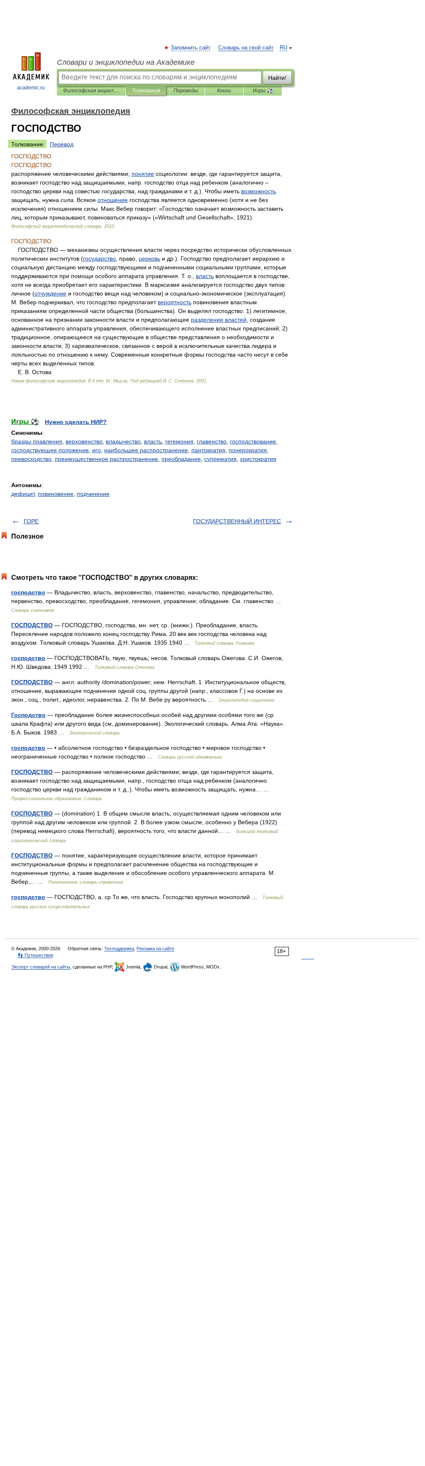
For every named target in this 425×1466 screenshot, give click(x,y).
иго (96, 450)
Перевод (61, 144)
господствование (253, 441)
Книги (224, 91)
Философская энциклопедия (91, 91)
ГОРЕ (31, 521)
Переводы (185, 91)
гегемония (179, 441)
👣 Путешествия (35, 955)
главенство (212, 441)
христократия (258, 459)
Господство (28, 715)
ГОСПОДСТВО (32, 625)
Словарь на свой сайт (246, 48)
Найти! (277, 77)
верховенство (84, 441)
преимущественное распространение (106, 459)
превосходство (31, 459)
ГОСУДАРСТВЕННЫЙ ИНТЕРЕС (237, 521)
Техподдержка (119, 948)
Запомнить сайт (190, 48)
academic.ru (31, 88)
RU (283, 48)
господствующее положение (50, 450)
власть (153, 441)
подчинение (93, 493)
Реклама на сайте (155, 948)
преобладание (181, 459)
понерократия (248, 450)
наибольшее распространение (146, 450)
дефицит (22, 493)
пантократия (208, 450)
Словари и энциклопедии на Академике (126, 62)
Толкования (146, 91)
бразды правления (36, 441)
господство (28, 592)
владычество (123, 441)
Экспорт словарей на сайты (40, 966)
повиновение (55, 493)
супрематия (220, 459)
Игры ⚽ (263, 91)
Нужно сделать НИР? (76, 422)
